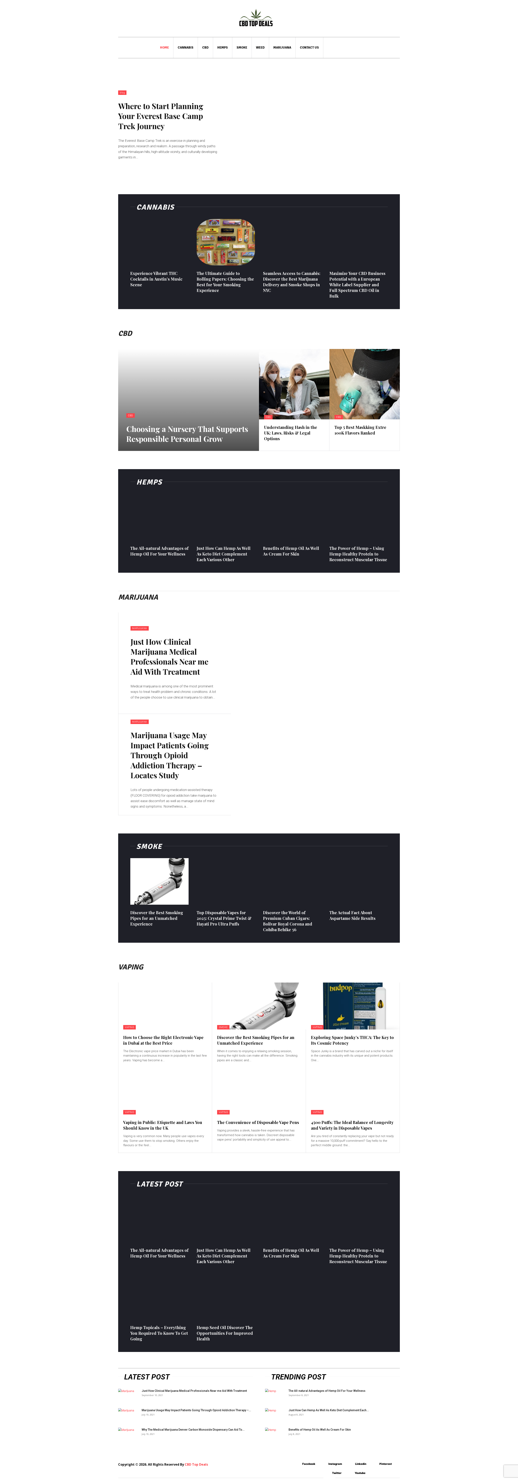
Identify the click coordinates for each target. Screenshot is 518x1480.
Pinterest (385, 1463)
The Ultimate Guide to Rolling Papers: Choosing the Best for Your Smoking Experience (225, 281)
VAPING (129, 1027)
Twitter (337, 1473)
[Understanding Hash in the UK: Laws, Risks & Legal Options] (294, 384)
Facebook (308, 1463)
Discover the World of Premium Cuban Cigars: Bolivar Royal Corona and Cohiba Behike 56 (287, 921)
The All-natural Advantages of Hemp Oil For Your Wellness (159, 551)
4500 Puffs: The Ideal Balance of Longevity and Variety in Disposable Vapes (352, 1125)
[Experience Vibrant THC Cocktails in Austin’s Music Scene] (159, 242)
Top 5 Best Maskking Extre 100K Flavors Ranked (360, 430)
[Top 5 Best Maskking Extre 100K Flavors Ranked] (364, 384)
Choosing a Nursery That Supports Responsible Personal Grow (187, 434)
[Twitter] (326, 1473)
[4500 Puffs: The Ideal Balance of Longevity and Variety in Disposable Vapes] (353, 1091)
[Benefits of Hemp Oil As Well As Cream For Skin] (292, 517)
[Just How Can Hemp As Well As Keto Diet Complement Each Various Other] (226, 517)
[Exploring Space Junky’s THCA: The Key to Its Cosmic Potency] (353, 1006)
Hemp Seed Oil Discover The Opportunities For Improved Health (225, 1333)
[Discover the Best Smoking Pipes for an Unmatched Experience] (159, 881)
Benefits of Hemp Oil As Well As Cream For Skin (291, 551)
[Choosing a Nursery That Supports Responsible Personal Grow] (188, 400)
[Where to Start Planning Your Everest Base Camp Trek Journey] (315, 125)
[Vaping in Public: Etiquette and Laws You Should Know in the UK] (165, 1091)
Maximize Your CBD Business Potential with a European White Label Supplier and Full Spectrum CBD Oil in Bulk (357, 284)
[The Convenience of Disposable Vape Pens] (259, 1091)
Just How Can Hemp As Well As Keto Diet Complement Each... (329, 1410)
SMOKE (223, 1027)
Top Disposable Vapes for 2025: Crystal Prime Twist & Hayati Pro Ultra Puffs (224, 918)
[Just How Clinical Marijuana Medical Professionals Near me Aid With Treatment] (315, 663)
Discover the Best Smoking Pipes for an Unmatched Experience (156, 918)
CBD (130, 415)
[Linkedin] (349, 1464)
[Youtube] (348, 1473)
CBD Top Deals (196, 1464)
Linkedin (360, 1463)
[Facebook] (296, 1464)
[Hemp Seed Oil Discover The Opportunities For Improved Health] (226, 1296)
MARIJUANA (139, 628)
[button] (394, 47)
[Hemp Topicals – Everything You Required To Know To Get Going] (159, 1296)
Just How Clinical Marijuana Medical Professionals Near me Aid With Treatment (169, 656)
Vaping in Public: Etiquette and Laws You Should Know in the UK (162, 1125)
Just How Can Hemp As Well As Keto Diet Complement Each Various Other (224, 553)
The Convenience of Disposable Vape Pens (258, 1122)
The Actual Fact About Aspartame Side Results (352, 915)
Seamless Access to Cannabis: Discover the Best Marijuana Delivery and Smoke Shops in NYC (291, 281)
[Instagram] (322, 1464)
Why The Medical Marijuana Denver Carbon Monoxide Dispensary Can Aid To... (193, 1429)
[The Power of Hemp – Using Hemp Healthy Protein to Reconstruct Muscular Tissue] (358, 517)
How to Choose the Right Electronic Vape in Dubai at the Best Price (163, 1040)
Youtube (360, 1473)
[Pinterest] (373, 1464)
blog (122, 92)
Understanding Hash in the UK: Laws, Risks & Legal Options (290, 432)
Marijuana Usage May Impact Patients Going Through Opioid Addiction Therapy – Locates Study (170, 755)
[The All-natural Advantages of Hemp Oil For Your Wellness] (159, 517)
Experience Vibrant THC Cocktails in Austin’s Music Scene (156, 278)
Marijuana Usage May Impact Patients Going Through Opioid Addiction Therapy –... (196, 1410)
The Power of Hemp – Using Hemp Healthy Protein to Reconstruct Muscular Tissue (358, 553)
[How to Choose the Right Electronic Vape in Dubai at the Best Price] (165, 1006)
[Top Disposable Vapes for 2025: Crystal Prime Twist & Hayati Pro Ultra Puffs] (226, 881)
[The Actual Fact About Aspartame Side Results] (358, 881)
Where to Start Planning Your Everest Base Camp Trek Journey (160, 116)
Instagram (335, 1463)
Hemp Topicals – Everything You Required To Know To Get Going (159, 1333)
